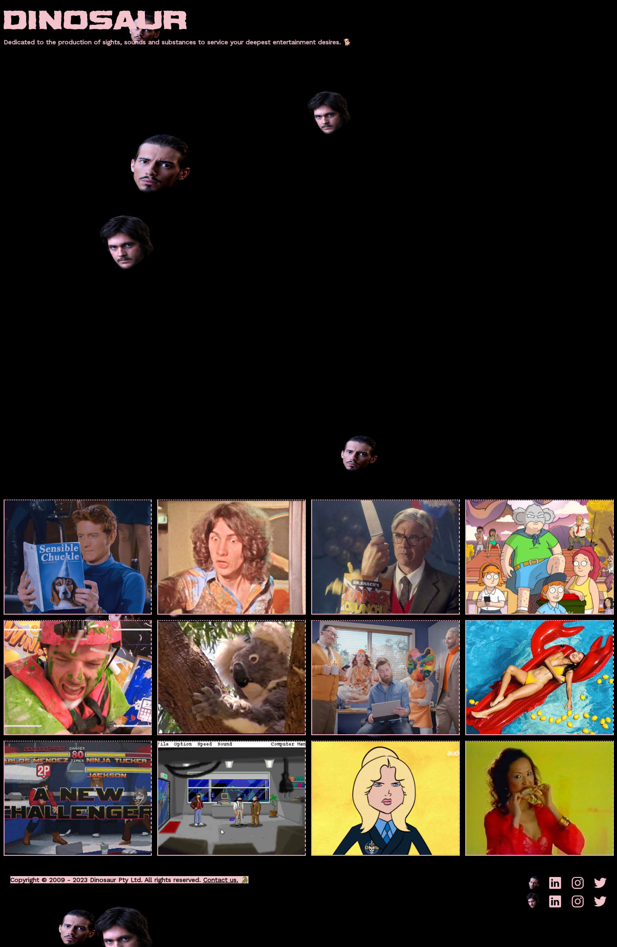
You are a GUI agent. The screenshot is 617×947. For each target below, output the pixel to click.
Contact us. (220, 879)
